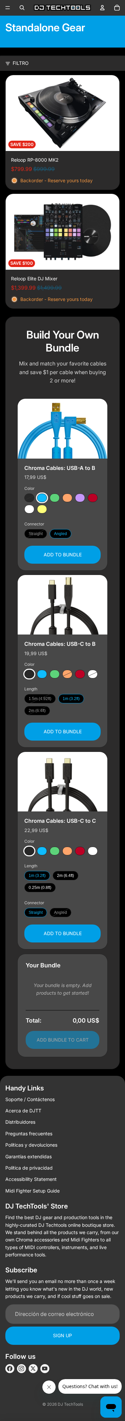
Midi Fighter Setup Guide (32, 1191)
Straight (36, 533)
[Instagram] (21, 1368)
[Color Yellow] (42, 509)
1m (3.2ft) (71, 698)
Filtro (21, 63)
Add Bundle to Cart (63, 1040)
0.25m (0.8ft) (40, 887)
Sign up (62, 1335)
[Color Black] (29, 498)
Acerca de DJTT (23, 1110)
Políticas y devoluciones (31, 1145)
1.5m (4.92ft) (40, 698)
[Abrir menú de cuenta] (102, 7)
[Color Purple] (80, 498)
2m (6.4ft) (37, 710)
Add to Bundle (63, 554)
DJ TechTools (70, 1404)
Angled (60, 533)
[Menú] (7, 7)
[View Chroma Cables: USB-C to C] (62, 781)
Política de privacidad (29, 1168)
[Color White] (29, 509)
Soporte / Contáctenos (30, 1099)
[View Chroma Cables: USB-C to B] (62, 605)
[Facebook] (9, 1368)
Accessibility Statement (31, 1179)
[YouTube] (44, 1368)
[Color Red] (93, 498)
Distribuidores (20, 1122)
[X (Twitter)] (33, 1368)
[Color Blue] (42, 498)
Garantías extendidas (28, 1156)
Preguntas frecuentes (28, 1133)
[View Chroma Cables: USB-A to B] (62, 429)
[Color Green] (55, 498)
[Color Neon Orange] (67, 498)
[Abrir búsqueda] (22, 7)
